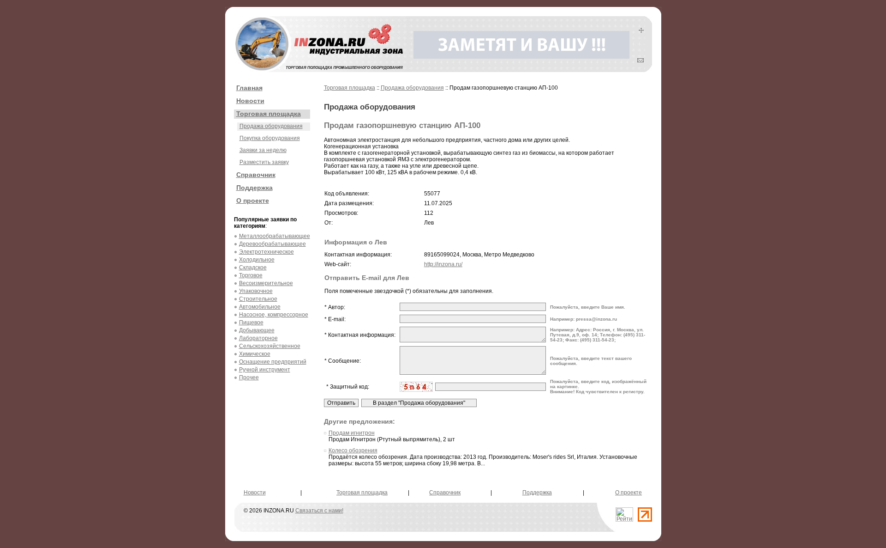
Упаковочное (256, 291)
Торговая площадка (268, 113)
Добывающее (257, 330)
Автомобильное (260, 307)
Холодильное (257, 259)
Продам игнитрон (352, 433)
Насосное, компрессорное (273, 314)
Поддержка (254, 187)
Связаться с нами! (319, 510)
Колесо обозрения (353, 450)
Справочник (255, 174)
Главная (249, 87)
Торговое (251, 275)
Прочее (249, 377)
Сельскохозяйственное (269, 346)
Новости (250, 100)
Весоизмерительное (266, 283)
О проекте (252, 200)
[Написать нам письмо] (640, 60)
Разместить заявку (264, 162)
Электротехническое (266, 252)
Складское (253, 267)
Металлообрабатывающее (274, 236)
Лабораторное (258, 338)
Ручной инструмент (264, 369)
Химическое (254, 354)
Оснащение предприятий (272, 362)
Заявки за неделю (263, 150)
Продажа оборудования (271, 126)
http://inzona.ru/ (443, 264)
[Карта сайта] (641, 31)
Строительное (258, 299)
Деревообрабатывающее (272, 244)
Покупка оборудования (269, 138)
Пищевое (251, 322)
